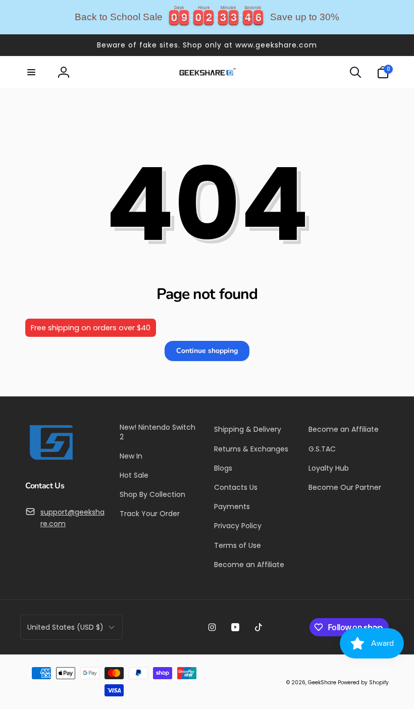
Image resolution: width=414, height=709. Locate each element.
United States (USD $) (65, 627)
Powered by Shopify (363, 682)
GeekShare (322, 682)
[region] (207, 17)
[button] (31, 72)
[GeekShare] (50, 459)
